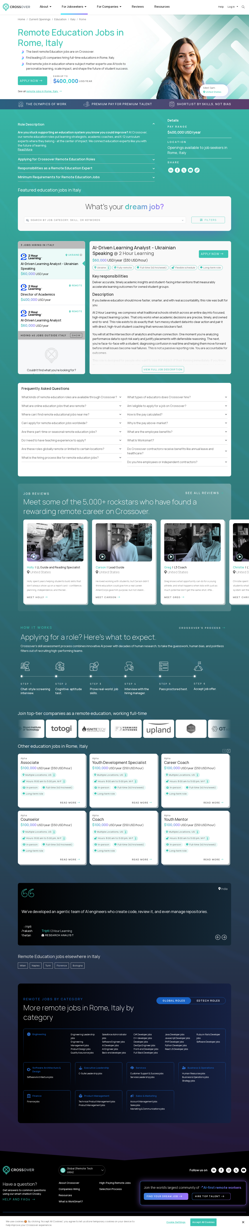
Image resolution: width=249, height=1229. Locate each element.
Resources (162, 7)
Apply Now (210, 254)
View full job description (163, 369)
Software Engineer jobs (113, 1041)
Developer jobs (141, 1041)
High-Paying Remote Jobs (115, 1183)
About (44, 7)
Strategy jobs (188, 1080)
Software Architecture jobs (40, 1077)
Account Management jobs (143, 1101)
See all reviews (203, 493)
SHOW (76, 335)
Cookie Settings (176, 1222)
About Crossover (69, 1183)
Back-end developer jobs (114, 1052)
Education (60, 19)
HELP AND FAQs (17, 1199)
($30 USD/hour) (135, 260)
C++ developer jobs (143, 1038)
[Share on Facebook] (177, 170)
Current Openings (39, 19)
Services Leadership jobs (142, 1077)
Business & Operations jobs (195, 1077)
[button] (86, 124)
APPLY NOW (29, 81)
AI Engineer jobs (110, 1049)
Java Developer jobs (174, 1034)
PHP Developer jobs (174, 1041)
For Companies (108, 7)
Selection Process (110, 1189)
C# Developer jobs (143, 1034)
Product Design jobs (80, 1049)
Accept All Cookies (203, 1222)
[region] (124, 1222)
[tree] (72, 427)
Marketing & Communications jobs (147, 1108)
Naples (36, 965)
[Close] (243, 1222)
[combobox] (98, 220)
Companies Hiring (69, 1189)
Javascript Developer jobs (177, 1038)
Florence (62, 965)
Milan (23, 965)
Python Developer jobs (176, 1045)
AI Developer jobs (110, 1045)
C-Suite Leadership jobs (90, 1073)
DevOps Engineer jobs (144, 1045)
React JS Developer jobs (176, 1049)
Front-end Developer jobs (146, 1049)
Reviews (138, 7)
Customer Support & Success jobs (146, 1073)
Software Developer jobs (208, 1041)
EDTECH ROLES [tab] (208, 1000)
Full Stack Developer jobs (146, 1052)
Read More (25, 149)
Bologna (78, 965)
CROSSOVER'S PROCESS (200, 627)
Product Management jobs (92, 1105)
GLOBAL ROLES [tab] (174, 1000)
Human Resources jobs (193, 1073)
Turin (48, 965)
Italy (72, 19)
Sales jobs (135, 1105)
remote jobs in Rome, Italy (42, 91)
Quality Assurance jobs (82, 1052)
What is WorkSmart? (71, 1201)
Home (21, 19)
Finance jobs (33, 1101)
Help (221, 6)
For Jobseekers (73, 7)
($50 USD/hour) (61, 768)
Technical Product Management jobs (97, 1101)
